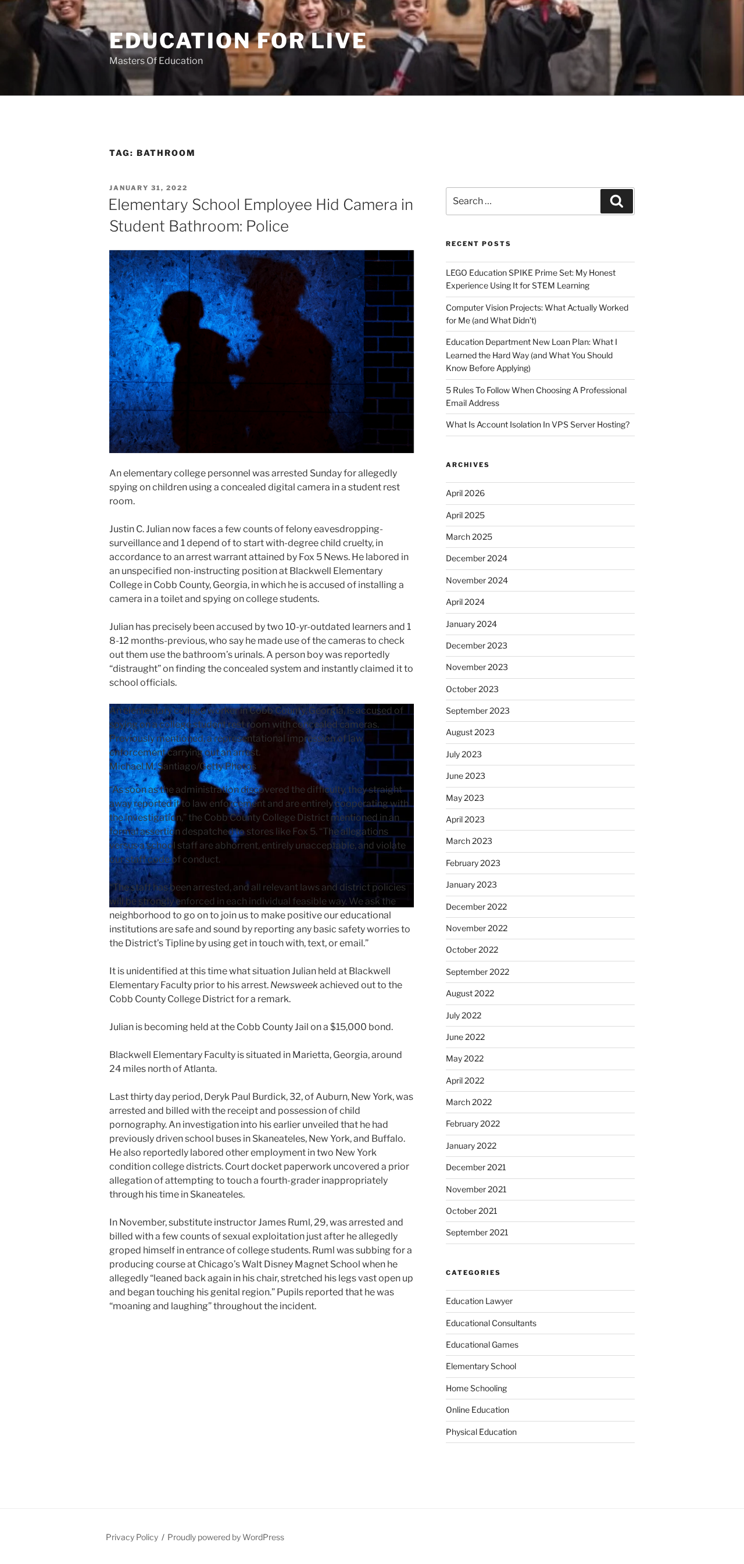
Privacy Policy (132, 1537)
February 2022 (473, 1123)
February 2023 (473, 863)
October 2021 (472, 1211)
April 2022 (465, 1080)
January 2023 (471, 884)
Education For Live (238, 41)
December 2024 (476, 558)
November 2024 (477, 580)
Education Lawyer (479, 1301)
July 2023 (464, 754)
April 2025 (465, 515)
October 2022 (472, 949)
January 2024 (471, 624)
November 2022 (476, 928)
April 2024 (465, 602)
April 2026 (465, 493)
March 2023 (469, 841)
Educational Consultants (491, 1323)
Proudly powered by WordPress (225, 1537)
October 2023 (472, 689)
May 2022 (465, 1058)
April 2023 (465, 819)
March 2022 (469, 1102)
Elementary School (481, 1366)
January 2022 (471, 1145)
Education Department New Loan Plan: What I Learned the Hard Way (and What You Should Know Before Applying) (531, 355)
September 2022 (477, 972)
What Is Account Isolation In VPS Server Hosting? (537, 424)
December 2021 (476, 1167)
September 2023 (478, 710)
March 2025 (469, 536)
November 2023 (477, 667)
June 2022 (465, 1037)
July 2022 (463, 1015)
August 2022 (470, 993)
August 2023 (470, 732)
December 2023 (476, 645)
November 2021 (476, 1189)
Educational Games (482, 1344)
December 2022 (476, 906)
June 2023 (465, 776)
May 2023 (465, 798)
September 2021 (477, 1232)
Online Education (477, 1410)
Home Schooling (476, 1388)
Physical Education (481, 1432)
